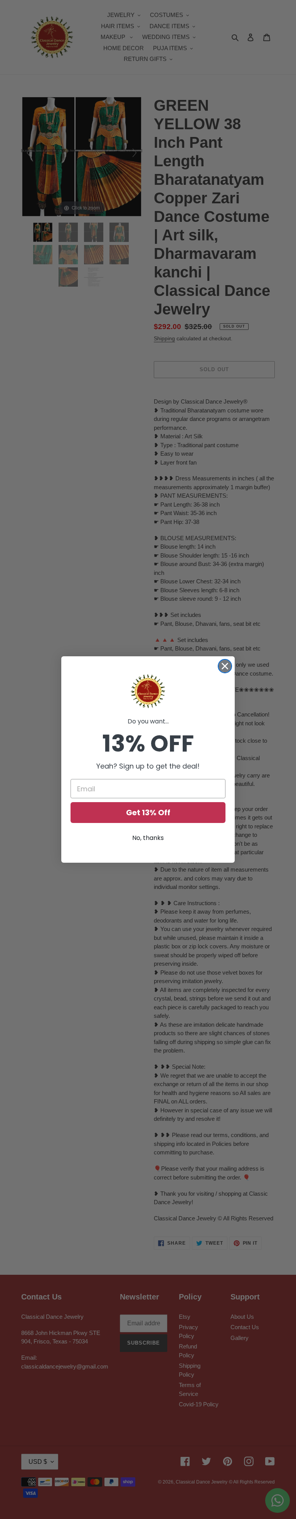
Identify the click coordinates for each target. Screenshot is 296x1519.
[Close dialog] (225, 666)
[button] (148, 691)
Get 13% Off (148, 812)
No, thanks (148, 837)
